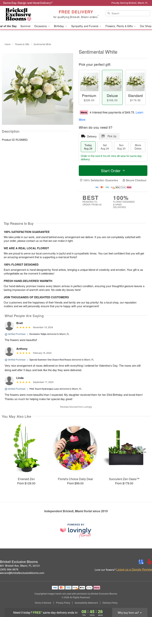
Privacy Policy (63, 603)
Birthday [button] (59, 26)
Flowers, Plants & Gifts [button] (119, 26)
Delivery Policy (110, 603)
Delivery (92, 136)
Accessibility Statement (86, 603)
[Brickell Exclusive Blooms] (26, 14)
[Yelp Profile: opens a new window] (149, 561)
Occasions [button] (40, 26)
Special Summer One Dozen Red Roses (50, 359)
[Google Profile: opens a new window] (141, 561)
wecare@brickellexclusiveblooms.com (22, 573)
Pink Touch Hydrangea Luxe (44, 388)
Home (8, 44)
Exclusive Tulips (38, 334)
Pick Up (112, 136)
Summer (25, 26)
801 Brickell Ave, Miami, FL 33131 (20, 565)
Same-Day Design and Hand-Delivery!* (28, 3)
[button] (142, 601)
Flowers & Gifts (22, 44)
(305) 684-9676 (9, 569)
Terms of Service (43, 603)
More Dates (138, 146)
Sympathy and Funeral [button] (85, 26)
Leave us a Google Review (134, 569)
